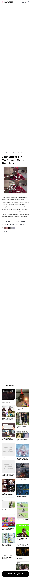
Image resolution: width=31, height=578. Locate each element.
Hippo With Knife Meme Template (22, 440)
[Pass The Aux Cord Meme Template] (8, 502)
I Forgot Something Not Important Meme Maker (8, 493)
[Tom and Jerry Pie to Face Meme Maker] (8, 538)
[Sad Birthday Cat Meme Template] (22, 398)
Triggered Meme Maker (7, 457)
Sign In (24, 2)
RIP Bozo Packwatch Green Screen (22, 539)
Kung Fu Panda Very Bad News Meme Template (22, 497)
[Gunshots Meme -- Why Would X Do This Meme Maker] (8, 466)
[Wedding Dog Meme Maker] (22, 418)
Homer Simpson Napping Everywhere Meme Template (8, 529)
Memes (14, 152)
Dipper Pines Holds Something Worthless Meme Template (7, 439)
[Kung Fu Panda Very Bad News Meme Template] (22, 489)
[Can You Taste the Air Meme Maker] (22, 549)
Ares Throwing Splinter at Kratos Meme (7, 401)
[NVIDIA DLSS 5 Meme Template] (8, 552)
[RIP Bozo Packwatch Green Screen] (22, 530)
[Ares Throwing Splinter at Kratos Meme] (8, 394)
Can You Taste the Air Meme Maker (22, 557)
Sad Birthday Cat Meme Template (22, 408)
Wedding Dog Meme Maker (22, 427)
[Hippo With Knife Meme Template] (22, 434)
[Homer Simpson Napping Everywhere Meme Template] (8, 520)
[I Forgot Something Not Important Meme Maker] (8, 485)
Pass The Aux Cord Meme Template (6, 510)
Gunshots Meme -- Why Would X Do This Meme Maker (8, 475)
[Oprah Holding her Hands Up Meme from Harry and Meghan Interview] (22, 566)
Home (3, 152)
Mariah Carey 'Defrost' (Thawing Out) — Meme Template (22, 459)
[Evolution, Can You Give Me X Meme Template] (8, 411)
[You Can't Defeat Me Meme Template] (22, 470)
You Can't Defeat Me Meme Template (22, 480)
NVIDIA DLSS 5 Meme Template (7, 558)
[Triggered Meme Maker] (8, 449)
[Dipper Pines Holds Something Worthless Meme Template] (8, 430)
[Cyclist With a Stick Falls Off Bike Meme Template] (22, 509)
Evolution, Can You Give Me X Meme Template (8, 419)
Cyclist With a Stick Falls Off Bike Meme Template (23, 520)
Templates (8, 152)
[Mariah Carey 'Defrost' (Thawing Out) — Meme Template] (22, 450)
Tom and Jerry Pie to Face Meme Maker (7, 545)
